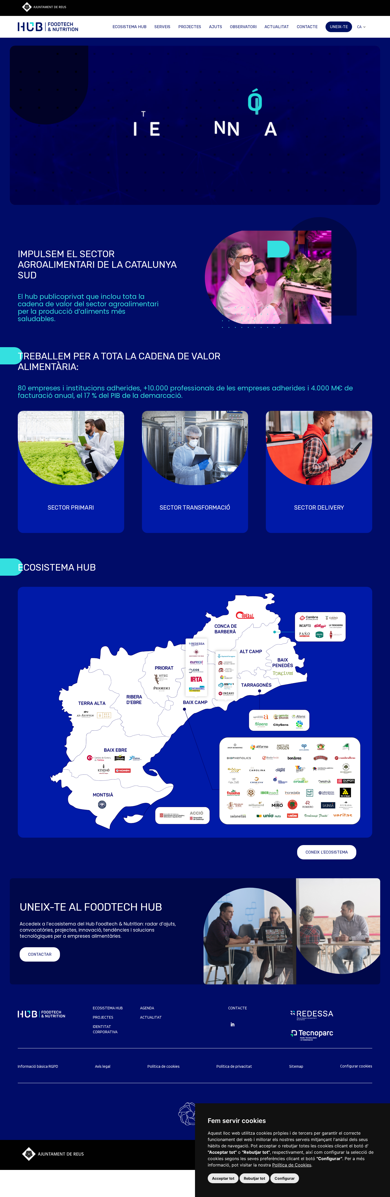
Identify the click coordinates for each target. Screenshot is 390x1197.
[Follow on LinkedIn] (232, 1024)
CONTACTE (307, 26)
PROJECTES (189, 26)
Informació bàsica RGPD (38, 1066)
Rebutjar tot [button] (254, 1178)
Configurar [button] (285, 1178)
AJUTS (215, 26)
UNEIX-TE (339, 26)
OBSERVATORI (243, 26)
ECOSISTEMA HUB (129, 26)
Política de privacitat (234, 1066)
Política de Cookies (291, 1165)
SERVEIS (162, 26)
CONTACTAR (39, 954)
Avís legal (102, 1066)
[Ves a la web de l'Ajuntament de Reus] (44, 10)
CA (359, 26)
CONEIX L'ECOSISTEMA (327, 852)
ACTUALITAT (277, 26)
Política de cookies (164, 1066)
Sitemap (296, 1066)
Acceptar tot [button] (223, 1178)
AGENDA (147, 1008)
